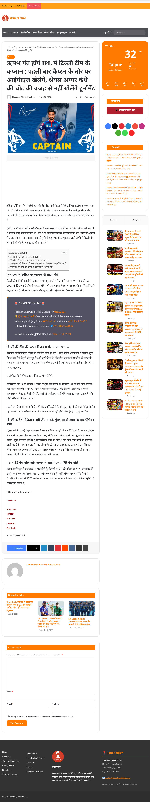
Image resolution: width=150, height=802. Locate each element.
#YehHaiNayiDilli (63, 326)
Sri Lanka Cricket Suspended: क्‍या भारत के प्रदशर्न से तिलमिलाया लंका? (80, 622)
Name (10, 692)
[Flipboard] (132, 133)
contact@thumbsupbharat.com (117, 778)
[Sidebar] (145, 6)
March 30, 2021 (62, 334)
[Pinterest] (58, 548)
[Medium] (118, 133)
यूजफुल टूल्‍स (62, 32)
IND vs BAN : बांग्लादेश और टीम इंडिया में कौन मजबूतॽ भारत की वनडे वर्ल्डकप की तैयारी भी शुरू (50, 622)
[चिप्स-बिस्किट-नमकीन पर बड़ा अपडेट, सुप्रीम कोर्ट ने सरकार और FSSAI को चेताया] (115, 327)
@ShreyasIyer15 (27, 316)
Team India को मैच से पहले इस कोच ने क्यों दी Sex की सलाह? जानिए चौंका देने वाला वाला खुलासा (20, 606)
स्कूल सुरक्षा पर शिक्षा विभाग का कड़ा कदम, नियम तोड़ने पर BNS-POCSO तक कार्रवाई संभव (134, 309)
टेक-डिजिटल (49, 32)
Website (56, 704)
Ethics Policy (31, 753)
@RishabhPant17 (77, 321)
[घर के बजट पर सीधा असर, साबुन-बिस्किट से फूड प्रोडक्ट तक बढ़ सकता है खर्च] (115, 404)
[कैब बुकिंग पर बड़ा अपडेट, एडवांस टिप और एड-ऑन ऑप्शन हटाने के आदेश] (115, 347)
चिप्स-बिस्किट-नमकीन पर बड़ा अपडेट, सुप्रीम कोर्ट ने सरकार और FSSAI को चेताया (134, 329)
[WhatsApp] (125, 133)
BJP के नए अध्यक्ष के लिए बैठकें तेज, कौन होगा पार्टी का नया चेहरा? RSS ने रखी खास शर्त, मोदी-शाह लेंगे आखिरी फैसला (124, 202)
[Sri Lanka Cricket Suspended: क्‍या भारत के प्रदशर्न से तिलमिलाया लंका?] (82, 608)
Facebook (11, 500)
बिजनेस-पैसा (25, 32)
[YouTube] (135, 126)
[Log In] (137, 6)
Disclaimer (6, 770)
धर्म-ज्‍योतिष (37, 32)
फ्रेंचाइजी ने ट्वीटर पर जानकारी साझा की (25, 257)
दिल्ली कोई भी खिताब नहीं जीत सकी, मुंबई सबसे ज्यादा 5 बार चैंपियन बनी (38, 264)
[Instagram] (142, 126)
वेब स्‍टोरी (72, 32)
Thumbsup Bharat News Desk (23, 97)
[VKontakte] (72, 548)
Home (5, 32)
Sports (17, 47)
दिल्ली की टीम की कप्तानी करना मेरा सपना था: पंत (29, 260)
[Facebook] (108, 126)
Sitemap (29, 767)
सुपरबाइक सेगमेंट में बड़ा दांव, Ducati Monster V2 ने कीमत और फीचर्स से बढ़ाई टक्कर (134, 386)
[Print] (85, 548)
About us (6, 756)
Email (10, 704)
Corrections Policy (10, 775)
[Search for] (143, 32)
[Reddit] (65, 548)
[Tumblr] (51, 548)
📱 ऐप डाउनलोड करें (125, 110)
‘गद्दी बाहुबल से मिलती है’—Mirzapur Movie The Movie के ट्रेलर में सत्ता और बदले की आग (134, 366)
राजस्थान (14, 32)
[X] (115, 126)
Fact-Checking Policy (35, 758)
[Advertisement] (51, 183)
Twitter (10, 513)
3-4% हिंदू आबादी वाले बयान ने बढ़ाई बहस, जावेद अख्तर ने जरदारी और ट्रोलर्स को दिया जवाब (134, 271)
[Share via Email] (79, 548)
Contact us (30, 762)
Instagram (12, 509)
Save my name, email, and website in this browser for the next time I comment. (41, 716)
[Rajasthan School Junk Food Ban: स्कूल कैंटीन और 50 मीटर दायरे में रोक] (115, 235)
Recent (113, 220)
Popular (136, 220)
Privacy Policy (8, 766)
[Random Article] (141, 6)
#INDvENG (49, 321)
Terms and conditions (11, 761)
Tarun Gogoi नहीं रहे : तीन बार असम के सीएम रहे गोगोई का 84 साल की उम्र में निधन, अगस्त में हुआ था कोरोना (124, 158)
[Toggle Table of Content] (63, 253)
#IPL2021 (60, 312)
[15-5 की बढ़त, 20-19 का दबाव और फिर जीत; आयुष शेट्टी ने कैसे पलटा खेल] (115, 289)
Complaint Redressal (34, 772)
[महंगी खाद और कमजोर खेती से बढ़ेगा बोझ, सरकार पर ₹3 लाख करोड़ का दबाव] (115, 252)
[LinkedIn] (44, 548)
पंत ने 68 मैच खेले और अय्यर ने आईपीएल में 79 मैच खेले (31, 267)
